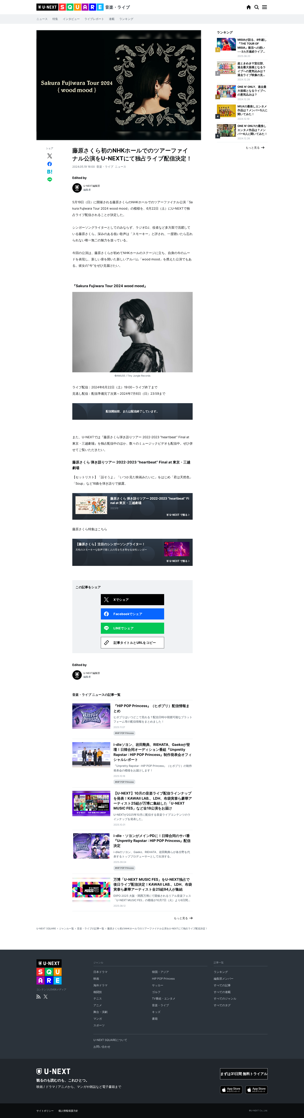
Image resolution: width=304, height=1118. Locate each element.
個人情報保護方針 (68, 1110)
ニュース (42, 19)
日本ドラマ (100, 972)
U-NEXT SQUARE (46, 928)
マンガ (97, 1018)
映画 (96, 978)
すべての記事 (222, 985)
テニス (97, 998)
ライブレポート (94, 19)
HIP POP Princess (163, 978)
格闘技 (97, 992)
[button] (264, 7)
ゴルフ (156, 992)
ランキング (126, 19)
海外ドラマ (100, 985)
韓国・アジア (160, 972)
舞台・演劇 (100, 1012)
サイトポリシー (45, 1110)
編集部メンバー (223, 978)
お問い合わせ (101, 1046)
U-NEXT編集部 (91, 185)
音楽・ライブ (104, 166)
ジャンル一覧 (66, 928)
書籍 (155, 1018)
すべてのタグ (222, 1005)
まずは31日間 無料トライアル (243, 1073)
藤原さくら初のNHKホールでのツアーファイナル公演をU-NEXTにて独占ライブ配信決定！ (157, 928)
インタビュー (71, 19)
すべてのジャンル (225, 998)
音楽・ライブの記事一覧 (90, 928)
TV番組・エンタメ (163, 998)
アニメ (97, 1005)
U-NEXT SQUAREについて (110, 1040)
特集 (55, 19)
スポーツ (99, 1025)
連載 (112, 19)
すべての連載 (222, 992)
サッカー (157, 985)
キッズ (156, 1012)
